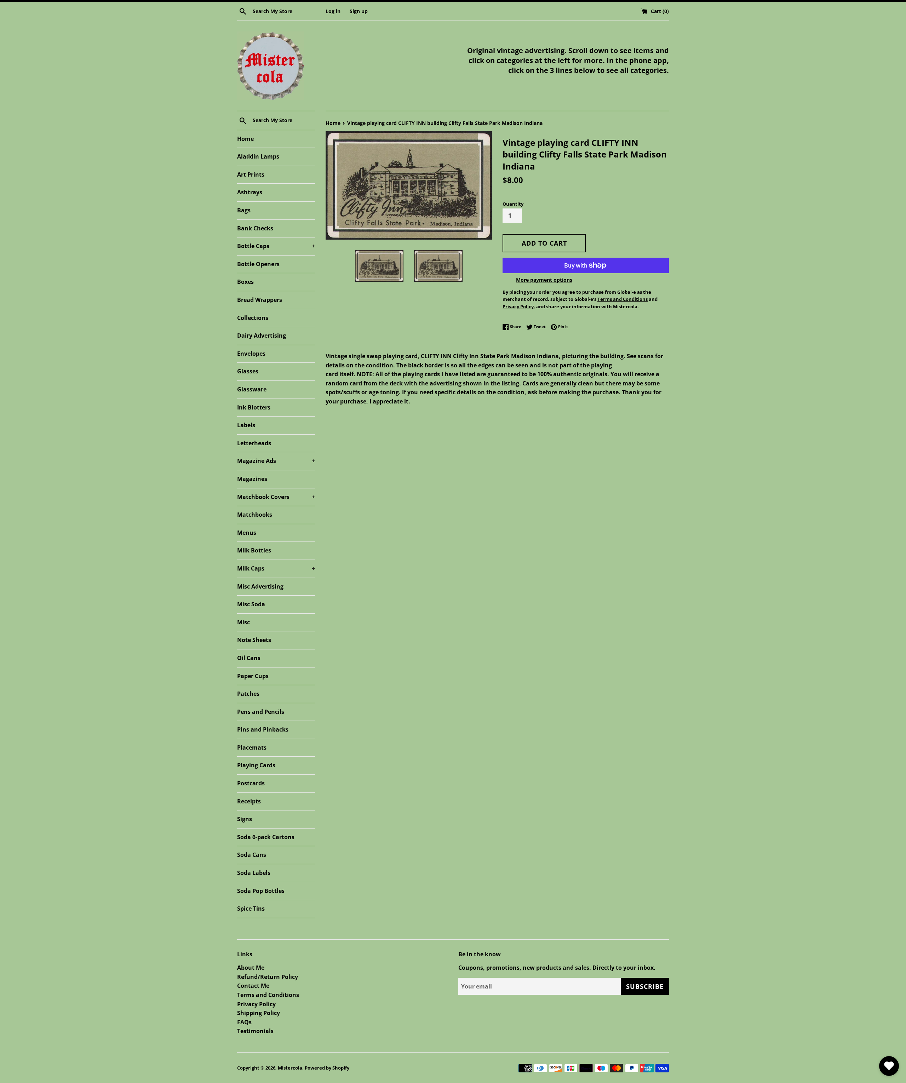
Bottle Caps (276, 246)
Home (245, 139)
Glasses (247, 371)
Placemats (251, 747)
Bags (244, 210)
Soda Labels (253, 873)
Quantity (513, 204)
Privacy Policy (256, 1004)
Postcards (251, 783)
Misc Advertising (260, 586)
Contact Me (253, 986)
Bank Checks (255, 228)
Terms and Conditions (268, 995)
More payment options (544, 279)
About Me (250, 968)
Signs (244, 819)
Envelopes (251, 353)
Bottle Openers (258, 264)
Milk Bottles (254, 550)
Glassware (251, 389)
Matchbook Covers (276, 497)
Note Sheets (254, 640)
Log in (333, 11)
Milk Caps (276, 568)
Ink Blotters (253, 407)
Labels (246, 425)
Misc (243, 622)
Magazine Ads (276, 461)
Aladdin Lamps (258, 156)
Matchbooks (254, 514)
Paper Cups (253, 676)
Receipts (249, 801)
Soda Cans (251, 855)
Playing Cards (256, 765)
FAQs (244, 1022)
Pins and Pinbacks (262, 729)
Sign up (359, 11)
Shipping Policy (258, 1013)
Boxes (245, 282)
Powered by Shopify (327, 1068)
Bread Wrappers (259, 300)
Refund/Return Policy (267, 977)
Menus (246, 533)
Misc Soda (251, 604)
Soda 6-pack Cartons (265, 837)
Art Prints (250, 174)
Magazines (252, 479)
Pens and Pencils (260, 712)
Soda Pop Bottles (261, 891)
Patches (248, 694)
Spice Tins (251, 908)
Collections (252, 318)
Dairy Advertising (261, 335)
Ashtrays (249, 192)
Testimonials (255, 1031)
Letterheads (254, 443)
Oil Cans (248, 658)
